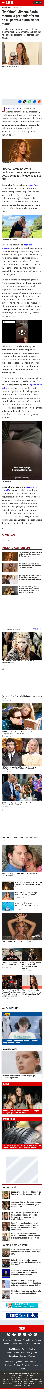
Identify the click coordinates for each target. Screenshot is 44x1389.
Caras (24, 1349)
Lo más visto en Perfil (15, 1245)
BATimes (37, 1343)
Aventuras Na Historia (16, 1352)
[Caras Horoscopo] (22, 1317)
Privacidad (8, 1365)
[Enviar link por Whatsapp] (29, 101)
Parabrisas (17, 1343)
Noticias (17, 1340)
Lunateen (28, 1343)
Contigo (32, 1349)
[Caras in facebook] (14, 1334)
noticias (22, 1014)
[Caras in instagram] (8, 1334)
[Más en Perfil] (14, 1008)
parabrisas (22, 1119)
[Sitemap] (35, 1334)
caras (22, 1084)
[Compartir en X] (24, 101)
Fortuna (38, 1340)
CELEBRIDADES (6, 8)
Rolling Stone (32, 1352)
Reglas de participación (31, 1365)
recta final (33, 185)
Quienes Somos (21, 1361)
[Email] (39, 101)
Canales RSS (8, 1361)
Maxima (31, 1356)
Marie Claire (28, 1340)
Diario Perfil (7, 1340)
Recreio (23, 1356)
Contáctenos (35, 1361)
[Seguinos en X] (19, 1334)
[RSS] (30, 1334)
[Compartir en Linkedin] (34, 101)
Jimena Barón (7, 541)
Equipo (17, 1365)
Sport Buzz (13, 1356)
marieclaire (22, 1049)
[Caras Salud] (22, 1307)
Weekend (7, 1343)
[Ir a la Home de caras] (9, 3)
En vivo (38, 3)
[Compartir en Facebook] (20, 101)
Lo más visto (10, 1187)
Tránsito (22, 1368)
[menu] (3, 3)
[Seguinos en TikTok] (24, 1334)
